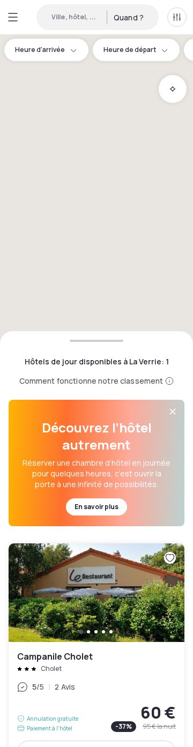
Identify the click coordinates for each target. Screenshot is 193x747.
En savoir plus (96, 506)
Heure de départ (129, 49)
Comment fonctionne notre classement (91, 381)
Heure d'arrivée (40, 49)
